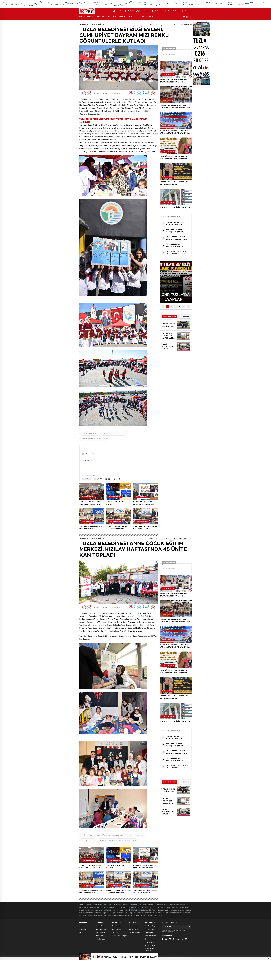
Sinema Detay (150, 942)
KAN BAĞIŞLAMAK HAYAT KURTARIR (110, 835)
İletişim (81, 932)
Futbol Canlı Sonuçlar (119, 936)
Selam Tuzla (83, 24)
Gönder (86, 479)
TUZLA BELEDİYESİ (103, 17)
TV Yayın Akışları (134, 932)
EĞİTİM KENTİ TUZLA (147, 17)
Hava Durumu (144, 11)
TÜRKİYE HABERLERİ (86, 17)
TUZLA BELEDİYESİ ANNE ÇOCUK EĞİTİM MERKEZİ (117, 840)
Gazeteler (118, 11)
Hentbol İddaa (100, 932)
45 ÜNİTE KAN (87, 835)
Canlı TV (131, 11)
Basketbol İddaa (101, 929)
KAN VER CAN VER (136, 835)
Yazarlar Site (149, 929)
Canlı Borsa (158, 11)
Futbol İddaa (100, 926)
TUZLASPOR (133, 17)
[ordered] (106, 479)
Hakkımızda (83, 929)
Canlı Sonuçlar (117, 929)
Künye (81, 926)
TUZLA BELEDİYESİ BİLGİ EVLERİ (114, 433)
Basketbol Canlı (150, 936)
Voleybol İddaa (100, 939)
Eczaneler (188, 11)
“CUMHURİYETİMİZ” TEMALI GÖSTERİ (95, 438)
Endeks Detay (150, 945)
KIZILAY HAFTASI (88, 840)
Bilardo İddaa (100, 936)
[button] (167, 306)
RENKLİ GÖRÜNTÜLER (89, 433)
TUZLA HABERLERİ (119, 17)
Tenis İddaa (149, 932)
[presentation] (163, 306)
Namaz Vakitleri (173, 11)
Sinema (147, 939)
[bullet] (109, 479)
